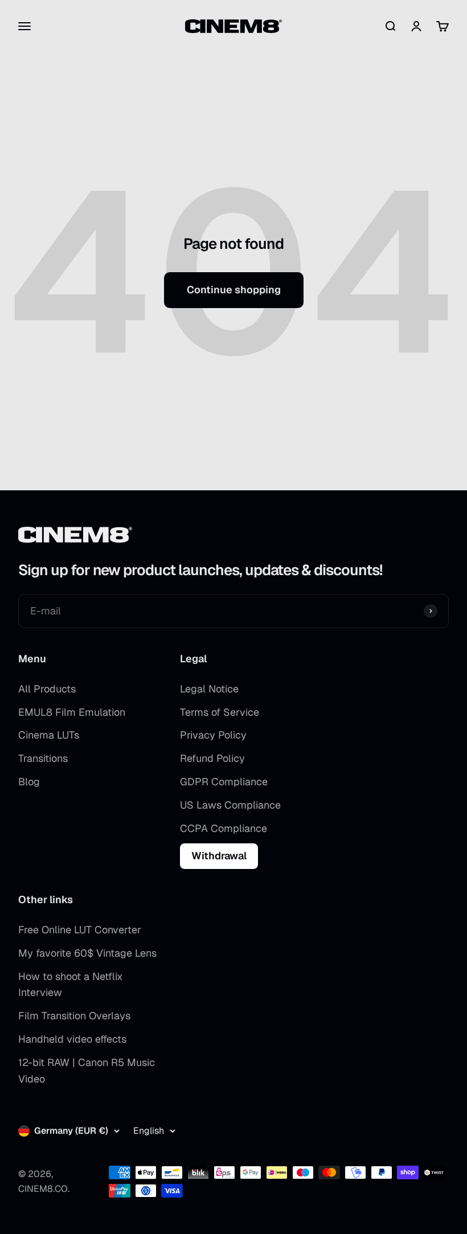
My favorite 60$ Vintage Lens (87, 953)
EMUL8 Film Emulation (71, 712)
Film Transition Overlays (74, 1015)
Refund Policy (212, 758)
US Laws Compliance (230, 804)
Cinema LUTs (48, 734)
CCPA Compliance (223, 828)
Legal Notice (209, 688)
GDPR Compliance (224, 781)
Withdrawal (219, 855)
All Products (47, 688)
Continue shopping (234, 289)
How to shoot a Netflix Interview (70, 984)
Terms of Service (219, 712)
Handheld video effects (72, 1039)
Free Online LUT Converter (79, 929)
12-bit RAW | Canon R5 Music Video (86, 1070)
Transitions (43, 758)
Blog (29, 781)
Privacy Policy (213, 734)
